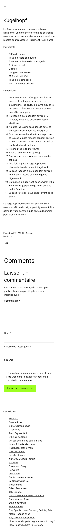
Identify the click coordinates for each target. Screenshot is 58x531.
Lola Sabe (14, 473)
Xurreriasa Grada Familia (22, 458)
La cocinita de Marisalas (22, 444)
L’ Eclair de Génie (18, 437)
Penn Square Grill (18, 433)
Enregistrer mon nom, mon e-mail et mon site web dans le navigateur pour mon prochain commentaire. (29, 377)
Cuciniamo (14, 429)
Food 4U (13, 418)
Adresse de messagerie (17, 346)
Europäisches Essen (19, 499)
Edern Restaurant (18, 488)
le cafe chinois (16, 455)
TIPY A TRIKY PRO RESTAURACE (26, 495)
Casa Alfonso (16, 422)
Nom (7, 333)
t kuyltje (13, 462)
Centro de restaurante (21, 477)
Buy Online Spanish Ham (22, 517)
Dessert (29, 233)
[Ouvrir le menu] (5, 5)
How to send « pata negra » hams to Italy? (32, 521)
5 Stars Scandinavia (19, 425)
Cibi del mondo (17, 451)
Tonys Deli (14, 469)
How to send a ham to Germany (26, 525)
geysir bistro (15, 484)
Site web (8, 359)
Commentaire (12, 300)
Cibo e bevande (17, 502)
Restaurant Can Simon (21, 447)
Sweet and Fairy (17, 466)
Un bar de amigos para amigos (25, 440)
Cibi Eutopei (15, 492)
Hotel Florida (16, 506)
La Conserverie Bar (19, 481)
